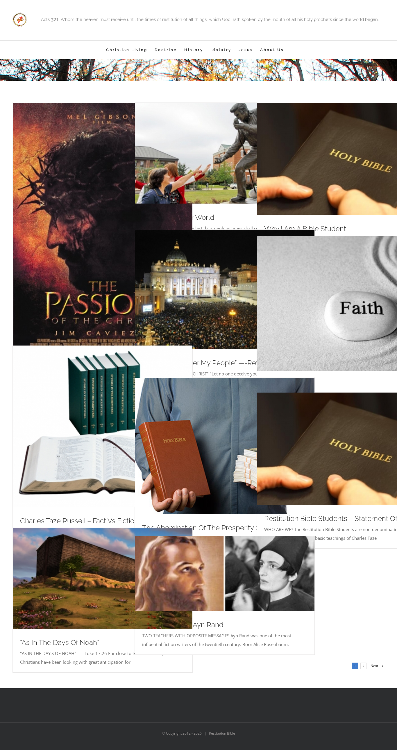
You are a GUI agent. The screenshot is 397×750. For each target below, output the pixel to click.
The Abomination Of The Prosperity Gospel (210, 528)
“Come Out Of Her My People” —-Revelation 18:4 (218, 363)
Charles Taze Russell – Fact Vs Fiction (79, 521)
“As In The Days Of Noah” (59, 642)
